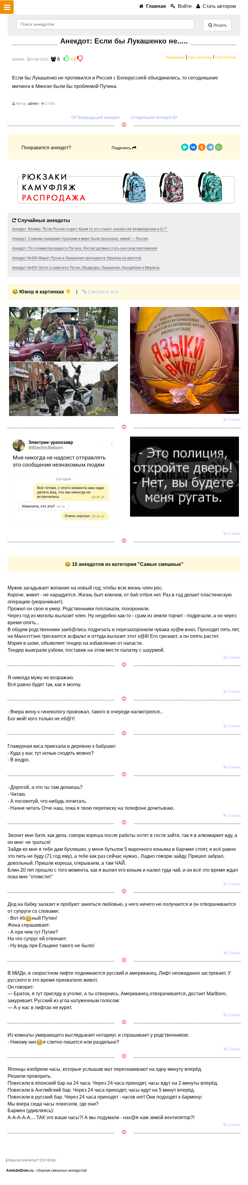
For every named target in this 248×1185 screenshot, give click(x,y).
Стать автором (218, 6)
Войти (183, 6)
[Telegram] (210, 147)
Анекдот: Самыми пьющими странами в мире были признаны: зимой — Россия (80, 239)
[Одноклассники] (201, 147)
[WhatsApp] (218, 147)
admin (33, 104)
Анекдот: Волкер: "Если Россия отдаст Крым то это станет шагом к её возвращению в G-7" (89, 229)
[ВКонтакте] (193, 147)
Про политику (200, 57)
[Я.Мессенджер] (184, 147)
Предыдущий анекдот (97, 117)
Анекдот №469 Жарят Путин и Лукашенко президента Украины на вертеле (77, 258)
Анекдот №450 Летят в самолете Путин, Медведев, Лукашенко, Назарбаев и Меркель (86, 268)
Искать (219, 25)
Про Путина (225, 57)
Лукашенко (175, 57)
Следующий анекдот (152, 117)
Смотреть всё (103, 291)
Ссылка (233, 420)
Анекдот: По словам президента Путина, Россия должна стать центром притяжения (84, 248)
